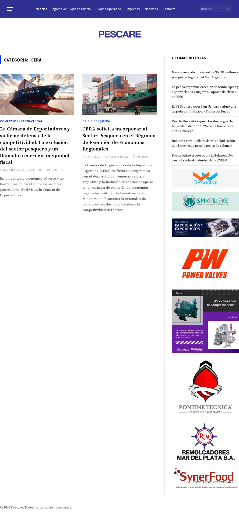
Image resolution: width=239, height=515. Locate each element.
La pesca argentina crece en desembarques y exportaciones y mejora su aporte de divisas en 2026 (205, 92)
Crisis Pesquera (96, 121)
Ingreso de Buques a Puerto (71, 9)
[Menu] (10, 9)
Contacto (169, 9)
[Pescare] (119, 34)
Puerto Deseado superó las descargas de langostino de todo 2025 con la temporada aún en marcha (202, 126)
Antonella (11, 170)
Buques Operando (108, 9)
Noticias (41, 9)
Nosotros (151, 9)
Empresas (133, 9)
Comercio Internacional (21, 121)
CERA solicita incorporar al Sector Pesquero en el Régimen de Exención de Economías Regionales (119, 139)
